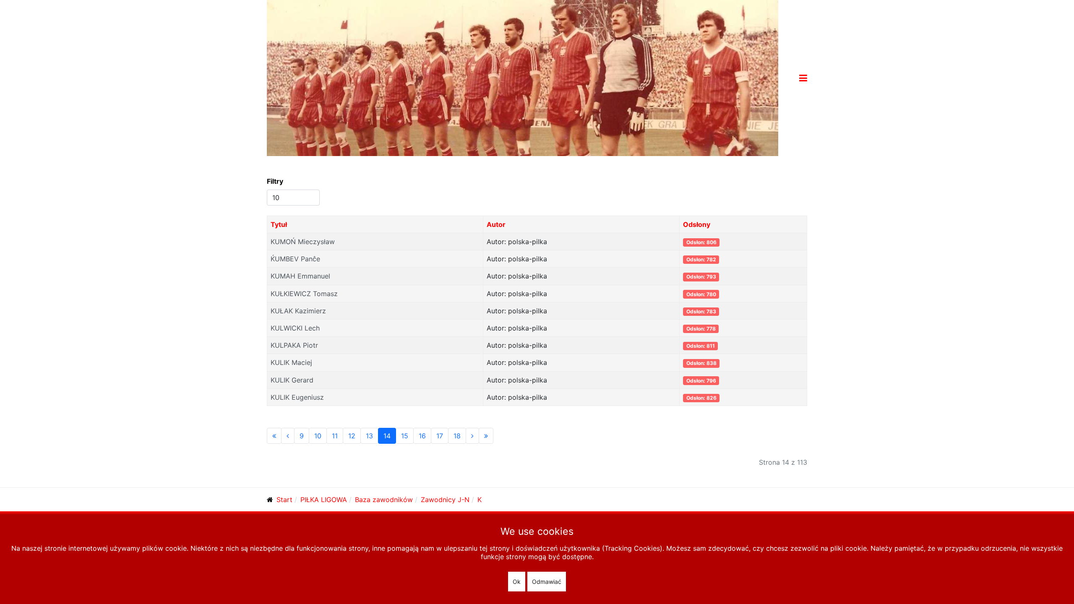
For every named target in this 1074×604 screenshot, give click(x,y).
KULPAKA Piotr (294, 345)
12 (351, 436)
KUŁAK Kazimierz (298, 311)
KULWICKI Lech (295, 328)
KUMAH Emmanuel (300, 276)
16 (422, 436)
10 (317, 436)
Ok (517, 581)
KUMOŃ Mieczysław (303, 241)
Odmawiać (546, 581)
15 (404, 436)
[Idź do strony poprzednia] (288, 436)
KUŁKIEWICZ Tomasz (304, 293)
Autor (496, 224)
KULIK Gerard (292, 380)
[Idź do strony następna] (472, 436)
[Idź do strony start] (274, 436)
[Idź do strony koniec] (486, 436)
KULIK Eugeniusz (297, 397)
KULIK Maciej (291, 362)
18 (457, 436)
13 (369, 436)
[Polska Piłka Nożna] (522, 77)
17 (439, 436)
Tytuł (279, 224)
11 (335, 436)
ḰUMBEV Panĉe (295, 259)
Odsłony (696, 224)
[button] (803, 78)
